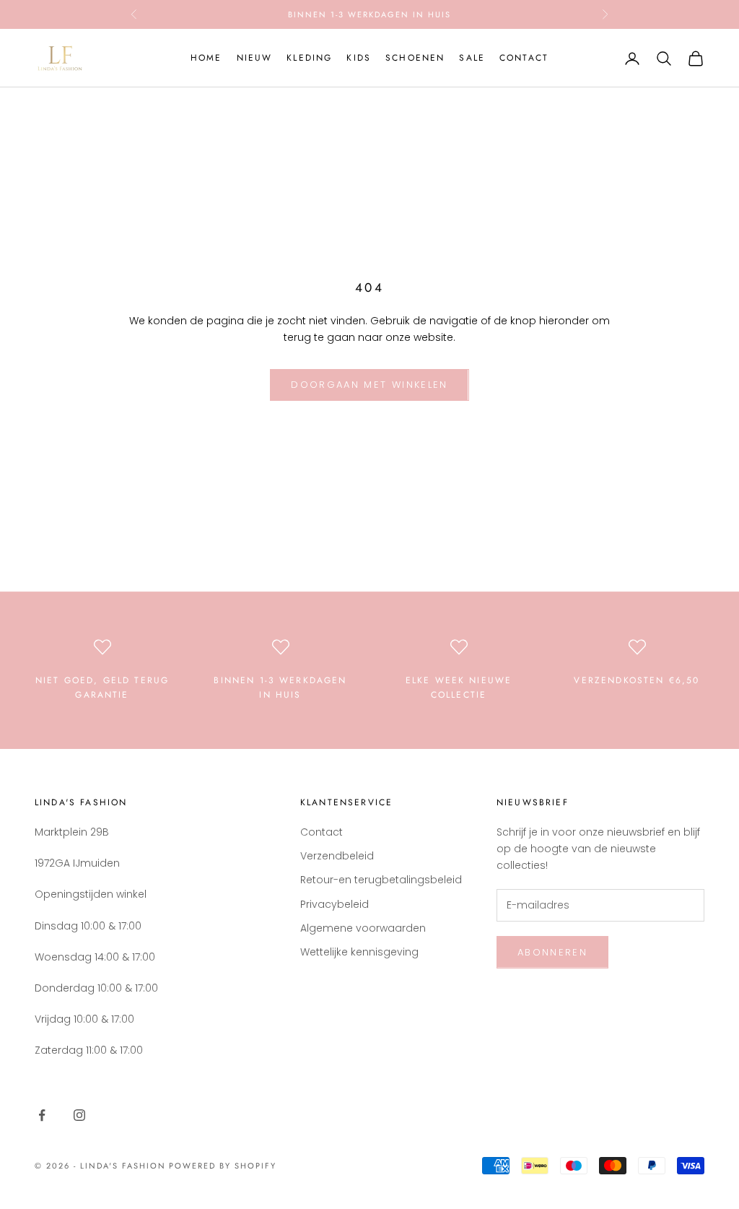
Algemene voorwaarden (363, 928)
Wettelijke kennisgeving (359, 952)
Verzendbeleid (337, 856)
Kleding (309, 57)
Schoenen (415, 57)
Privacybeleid (334, 904)
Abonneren (552, 952)
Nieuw (255, 57)
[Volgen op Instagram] (79, 1115)
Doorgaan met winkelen (369, 384)
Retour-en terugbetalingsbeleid (381, 879)
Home (206, 57)
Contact (523, 57)
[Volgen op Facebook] (42, 1115)
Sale (472, 57)
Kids (358, 57)
